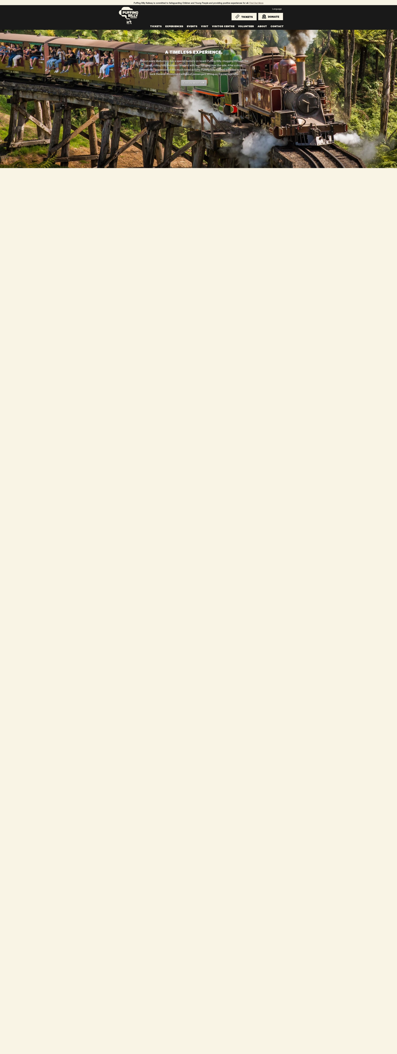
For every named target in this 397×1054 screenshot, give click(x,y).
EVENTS (192, 26)
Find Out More (256, 2)
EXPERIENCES (174, 26)
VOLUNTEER (246, 26)
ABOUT (262, 26)
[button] (3, 82)
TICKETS (156, 26)
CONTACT (277, 26)
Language (277, 8)
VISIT (204, 26)
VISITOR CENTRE (223, 26)
